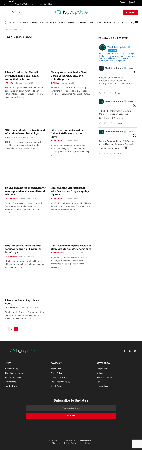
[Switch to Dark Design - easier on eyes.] (5, 22)
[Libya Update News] (71, 12)
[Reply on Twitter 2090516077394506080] (100, 93)
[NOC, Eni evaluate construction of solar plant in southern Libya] (25, 115)
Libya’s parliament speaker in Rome (22, 302)
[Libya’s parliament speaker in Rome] (25, 285)
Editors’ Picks (95, 22)
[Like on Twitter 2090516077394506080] (111, 93)
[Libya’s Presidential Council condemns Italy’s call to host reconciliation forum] (25, 57)
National (44, 22)
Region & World (56, 22)
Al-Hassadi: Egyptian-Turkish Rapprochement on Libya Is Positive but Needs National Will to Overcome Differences (32, 4)
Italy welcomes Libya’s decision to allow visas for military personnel (71, 247)
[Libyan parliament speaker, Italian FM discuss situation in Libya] (71, 115)
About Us (122, 3)
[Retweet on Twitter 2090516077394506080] (106, 93)
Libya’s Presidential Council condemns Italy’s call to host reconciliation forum (22, 76)
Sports (124, 22)
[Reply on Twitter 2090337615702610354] (100, 123)
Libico (13, 30)
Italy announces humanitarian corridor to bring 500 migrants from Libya (23, 249)
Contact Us (132, 3)
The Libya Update (114, 68)
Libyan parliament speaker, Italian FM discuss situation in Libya (68, 133)
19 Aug (130, 132)
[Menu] (136, 22)
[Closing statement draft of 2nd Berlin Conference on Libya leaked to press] (71, 57)
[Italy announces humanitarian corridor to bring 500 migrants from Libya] (25, 230)
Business (72, 22)
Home (35, 22)
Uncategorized (57, 141)
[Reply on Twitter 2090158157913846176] (100, 154)
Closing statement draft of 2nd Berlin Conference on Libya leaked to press (69, 76)
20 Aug (130, 68)
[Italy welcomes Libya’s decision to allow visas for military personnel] (71, 230)
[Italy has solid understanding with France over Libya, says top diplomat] (71, 172)
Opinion (83, 22)
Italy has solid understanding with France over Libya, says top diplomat (70, 191)
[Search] (132, 22)
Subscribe (130, 12)
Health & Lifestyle (111, 22)
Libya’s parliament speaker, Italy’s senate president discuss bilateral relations (25, 191)
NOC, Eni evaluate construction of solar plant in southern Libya (25, 131)
